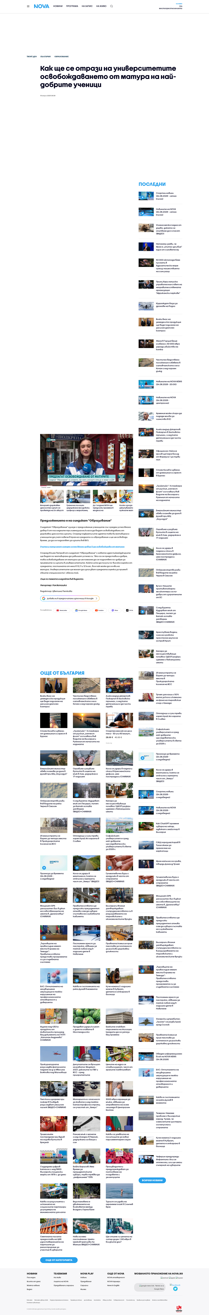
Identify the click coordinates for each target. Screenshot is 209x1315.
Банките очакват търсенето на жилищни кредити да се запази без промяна (119, 1030)
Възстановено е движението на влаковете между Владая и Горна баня (83, 1205)
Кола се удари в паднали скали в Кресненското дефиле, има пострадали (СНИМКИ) (119, 772)
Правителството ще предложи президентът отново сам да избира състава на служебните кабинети (86, 911)
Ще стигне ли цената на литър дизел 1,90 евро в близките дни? (119, 1239)
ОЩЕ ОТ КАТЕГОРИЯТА (58, 1260)
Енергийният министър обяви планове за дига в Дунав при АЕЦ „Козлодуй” (53, 771)
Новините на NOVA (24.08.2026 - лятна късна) (166, 212)
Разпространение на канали (59, 1300)
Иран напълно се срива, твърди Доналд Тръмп (168, 862)
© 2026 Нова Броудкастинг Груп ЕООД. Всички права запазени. (46, 1309)
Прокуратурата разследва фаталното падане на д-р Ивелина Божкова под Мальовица (53, 1068)
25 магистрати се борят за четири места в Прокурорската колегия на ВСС (53, 840)
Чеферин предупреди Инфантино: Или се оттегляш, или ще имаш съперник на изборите (169, 1160)
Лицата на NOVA (61, 1281)
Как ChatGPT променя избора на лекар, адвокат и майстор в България (168, 827)
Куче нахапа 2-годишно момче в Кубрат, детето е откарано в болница (118, 990)
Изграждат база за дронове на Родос (167, 304)
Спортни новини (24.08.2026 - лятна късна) (166, 196)
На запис (87, 6)
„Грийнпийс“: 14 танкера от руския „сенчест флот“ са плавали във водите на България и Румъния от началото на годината (86, 737)
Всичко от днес (34, 1281)
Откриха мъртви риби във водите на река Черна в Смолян (52, 803)
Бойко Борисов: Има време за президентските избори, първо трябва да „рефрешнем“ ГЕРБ (86, 1171)
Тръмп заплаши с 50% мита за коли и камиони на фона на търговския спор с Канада (168, 698)
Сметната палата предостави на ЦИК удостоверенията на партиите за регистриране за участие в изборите (52, 1243)
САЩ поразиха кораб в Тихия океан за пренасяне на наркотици (168, 846)
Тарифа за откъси (76, 1300)
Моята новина (33, 1285)
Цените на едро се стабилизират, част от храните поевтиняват (119, 1067)
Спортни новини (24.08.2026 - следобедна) (165, 794)
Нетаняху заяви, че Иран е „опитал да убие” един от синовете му (169, 247)
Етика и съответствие (159, 1300)
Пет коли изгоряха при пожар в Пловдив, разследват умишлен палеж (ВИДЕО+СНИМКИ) (53, 1103)
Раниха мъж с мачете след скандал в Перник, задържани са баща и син (85, 1138)
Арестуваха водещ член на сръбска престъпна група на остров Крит (167, 636)
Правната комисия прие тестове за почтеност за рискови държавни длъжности (119, 947)
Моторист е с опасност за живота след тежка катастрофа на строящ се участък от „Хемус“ (86, 1103)
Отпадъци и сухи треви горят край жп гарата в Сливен (86, 838)
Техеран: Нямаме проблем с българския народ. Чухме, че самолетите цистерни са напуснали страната (169, 1120)
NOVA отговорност (116, 1277)
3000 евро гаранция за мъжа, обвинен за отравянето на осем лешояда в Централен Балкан (118, 1104)
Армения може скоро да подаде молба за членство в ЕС (169, 416)
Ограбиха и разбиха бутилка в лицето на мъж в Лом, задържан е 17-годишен (85, 772)
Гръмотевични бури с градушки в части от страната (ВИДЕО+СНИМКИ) (117, 877)
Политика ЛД (130, 1300)
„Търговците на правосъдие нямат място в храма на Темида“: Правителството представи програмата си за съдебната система (53, 952)
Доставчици (88, 1300)
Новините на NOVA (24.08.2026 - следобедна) (166, 810)
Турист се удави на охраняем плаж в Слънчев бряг (119, 1204)
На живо (101, 6)
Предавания (85, 1281)
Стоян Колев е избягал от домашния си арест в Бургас (53, 733)
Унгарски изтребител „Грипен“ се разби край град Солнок (168, 1022)
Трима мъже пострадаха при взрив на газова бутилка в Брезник (52, 1138)
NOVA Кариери (113, 1281)
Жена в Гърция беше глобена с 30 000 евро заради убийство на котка (168, 345)
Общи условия (107, 1300)
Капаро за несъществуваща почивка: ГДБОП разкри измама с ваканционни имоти (118, 806)
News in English (113, 1285)
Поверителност (119, 1300)
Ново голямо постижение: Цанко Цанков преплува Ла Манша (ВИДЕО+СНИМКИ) (86, 1240)
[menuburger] (28, 6)
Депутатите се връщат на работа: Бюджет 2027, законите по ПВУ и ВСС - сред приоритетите (86, 1069)
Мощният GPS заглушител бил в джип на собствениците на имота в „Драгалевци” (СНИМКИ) (52, 911)
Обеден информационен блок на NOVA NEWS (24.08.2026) (169, 1057)
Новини (58, 6)
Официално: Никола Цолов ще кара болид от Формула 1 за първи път (168, 455)
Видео (29, 1289)
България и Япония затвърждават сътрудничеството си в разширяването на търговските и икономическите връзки (119, 912)
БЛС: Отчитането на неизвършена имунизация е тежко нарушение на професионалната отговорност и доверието (51, 994)
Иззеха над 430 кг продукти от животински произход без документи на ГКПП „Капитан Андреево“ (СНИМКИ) (52, 1033)
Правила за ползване (143, 1300)
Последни (31, 1277)
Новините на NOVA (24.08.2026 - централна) (166, 400)
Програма (72, 6)
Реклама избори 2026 (41, 1300)
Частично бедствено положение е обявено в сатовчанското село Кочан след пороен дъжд (86, 700)
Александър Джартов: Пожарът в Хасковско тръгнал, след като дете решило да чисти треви (118, 701)
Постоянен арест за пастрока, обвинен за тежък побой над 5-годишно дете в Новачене (85, 948)
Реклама (29, 1300)
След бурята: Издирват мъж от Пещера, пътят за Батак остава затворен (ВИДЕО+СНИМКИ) (86, 806)
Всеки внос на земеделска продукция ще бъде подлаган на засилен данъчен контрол (52, 701)
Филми (83, 1289)
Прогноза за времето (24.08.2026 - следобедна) (52, 876)
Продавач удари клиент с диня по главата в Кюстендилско (86, 1029)
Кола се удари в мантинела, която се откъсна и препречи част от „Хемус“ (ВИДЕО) (86, 877)
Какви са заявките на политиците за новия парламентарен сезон (118, 1137)
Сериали (84, 1285)
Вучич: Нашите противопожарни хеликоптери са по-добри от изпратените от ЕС (169, 591)
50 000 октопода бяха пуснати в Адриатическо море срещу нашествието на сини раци (168, 265)
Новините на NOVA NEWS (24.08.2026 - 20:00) (169, 382)
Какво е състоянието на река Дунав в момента (86, 987)
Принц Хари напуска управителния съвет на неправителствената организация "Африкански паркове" (169, 287)
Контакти (97, 1300)
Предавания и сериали (64, 1285)
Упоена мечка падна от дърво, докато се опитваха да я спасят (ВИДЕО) (168, 229)
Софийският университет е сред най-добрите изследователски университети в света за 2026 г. (118, 842)
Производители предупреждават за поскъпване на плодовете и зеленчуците (117, 1171)
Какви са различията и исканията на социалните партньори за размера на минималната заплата (53, 1206)
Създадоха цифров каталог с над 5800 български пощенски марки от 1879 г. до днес (53, 1170)
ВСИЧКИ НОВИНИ (152, 1180)
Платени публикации (33, 1302)
